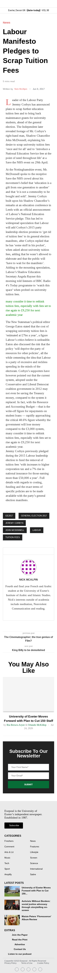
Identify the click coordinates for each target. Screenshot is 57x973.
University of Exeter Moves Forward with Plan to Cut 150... (36, 890)
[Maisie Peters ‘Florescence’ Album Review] (12, 920)
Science (34, 863)
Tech (6, 863)
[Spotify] (34, 969)
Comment (9, 847)
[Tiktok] (40, 969)
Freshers (8, 841)
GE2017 (9, 515)
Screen (33, 858)
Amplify (8, 874)
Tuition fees (12, 537)
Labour (36, 530)
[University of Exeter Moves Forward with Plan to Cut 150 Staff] (28, 694)
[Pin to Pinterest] (30, 551)
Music (7, 858)
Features (34, 847)
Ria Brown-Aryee (16, 725)
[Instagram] (17, 969)
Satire (33, 874)
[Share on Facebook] (19, 551)
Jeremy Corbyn (14, 523)
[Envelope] (28, 969)
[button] (51, 3)
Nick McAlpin (21, 89)
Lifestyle (34, 852)
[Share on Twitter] (25, 551)
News (6, 22)
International (36, 869)
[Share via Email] (36, 551)
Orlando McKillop (37, 725)
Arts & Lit (8, 852)
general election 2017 (34, 515)
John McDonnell (14, 530)
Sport (7, 869)
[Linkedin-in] (23, 969)
